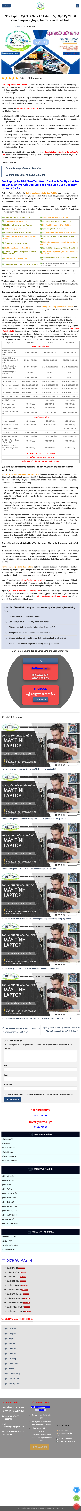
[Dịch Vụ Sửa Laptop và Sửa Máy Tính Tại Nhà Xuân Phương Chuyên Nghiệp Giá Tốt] (40, 795)
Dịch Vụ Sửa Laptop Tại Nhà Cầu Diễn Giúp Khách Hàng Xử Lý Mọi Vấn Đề (29, 968)
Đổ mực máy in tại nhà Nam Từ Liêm (25, 174)
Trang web (8, 1085)
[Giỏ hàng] (77, 6)
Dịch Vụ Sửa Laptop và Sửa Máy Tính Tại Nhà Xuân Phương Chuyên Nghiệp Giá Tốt (33, 819)
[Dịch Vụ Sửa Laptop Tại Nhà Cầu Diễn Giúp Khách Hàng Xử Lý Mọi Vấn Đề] (40, 944)
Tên (5, 1066)
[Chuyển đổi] (6, 616)
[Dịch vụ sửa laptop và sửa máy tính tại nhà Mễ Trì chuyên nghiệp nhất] (40, 745)
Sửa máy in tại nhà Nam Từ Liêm (23, 168)
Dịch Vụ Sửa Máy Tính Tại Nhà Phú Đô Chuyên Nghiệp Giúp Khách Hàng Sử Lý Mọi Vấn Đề (36, 919)
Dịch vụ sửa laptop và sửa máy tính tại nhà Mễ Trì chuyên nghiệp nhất (28, 769)
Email (6, 1075)
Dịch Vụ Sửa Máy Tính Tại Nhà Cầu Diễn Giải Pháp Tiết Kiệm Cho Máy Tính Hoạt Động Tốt (36, 1018)
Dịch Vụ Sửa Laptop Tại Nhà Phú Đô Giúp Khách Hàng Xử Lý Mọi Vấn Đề (29, 869)
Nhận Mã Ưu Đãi (39, 1447)
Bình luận (8, 1048)
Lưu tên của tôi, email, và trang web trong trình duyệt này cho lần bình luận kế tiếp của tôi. (40, 1094)
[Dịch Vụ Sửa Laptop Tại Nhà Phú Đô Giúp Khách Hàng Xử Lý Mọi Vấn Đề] (40, 845)
